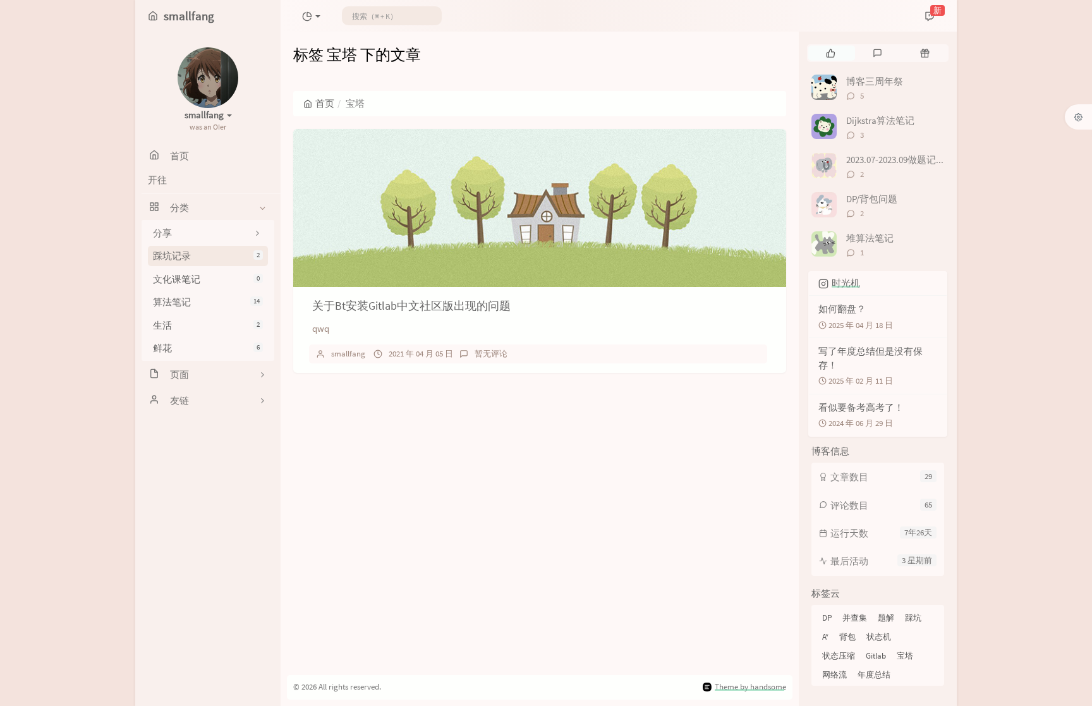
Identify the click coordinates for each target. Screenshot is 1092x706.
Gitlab (876, 655)
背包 (847, 636)
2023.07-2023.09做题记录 (895, 160)
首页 (324, 103)
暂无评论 (491, 353)
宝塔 (905, 655)
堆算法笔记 (870, 238)
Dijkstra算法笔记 (880, 120)
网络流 (834, 674)
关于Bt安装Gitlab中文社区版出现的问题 (411, 305)
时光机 (846, 283)
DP (827, 617)
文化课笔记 (206, 279)
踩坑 (913, 617)
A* (825, 636)
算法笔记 (206, 302)
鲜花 (206, 348)
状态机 (878, 636)
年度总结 (874, 674)
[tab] (830, 53)
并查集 (854, 617)
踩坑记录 (206, 256)
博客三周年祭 (874, 81)
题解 (886, 617)
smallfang (348, 353)
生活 (206, 325)
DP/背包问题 (871, 199)
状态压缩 (838, 655)
